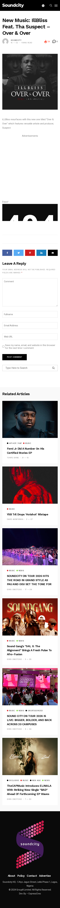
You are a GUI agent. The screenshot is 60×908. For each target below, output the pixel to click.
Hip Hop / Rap (15, 443)
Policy (21, 875)
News (21, 570)
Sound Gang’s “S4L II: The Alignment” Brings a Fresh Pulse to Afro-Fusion (29, 650)
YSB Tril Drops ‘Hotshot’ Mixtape (27, 514)
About (11, 875)
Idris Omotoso (14, 590)
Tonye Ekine (13, 458)
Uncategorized (35, 711)
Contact (32, 875)
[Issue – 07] (30, 845)
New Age (36, 780)
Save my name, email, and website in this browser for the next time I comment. (30, 346)
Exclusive (14, 780)
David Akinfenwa (15, 519)
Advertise (45, 875)
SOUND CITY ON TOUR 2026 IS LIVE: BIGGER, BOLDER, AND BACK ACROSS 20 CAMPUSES (29, 720)
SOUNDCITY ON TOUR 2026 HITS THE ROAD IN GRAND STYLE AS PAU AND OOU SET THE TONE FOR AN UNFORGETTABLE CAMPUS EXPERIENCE (29, 584)
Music (28, 443)
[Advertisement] (30, 168)
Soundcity (16, 40)
